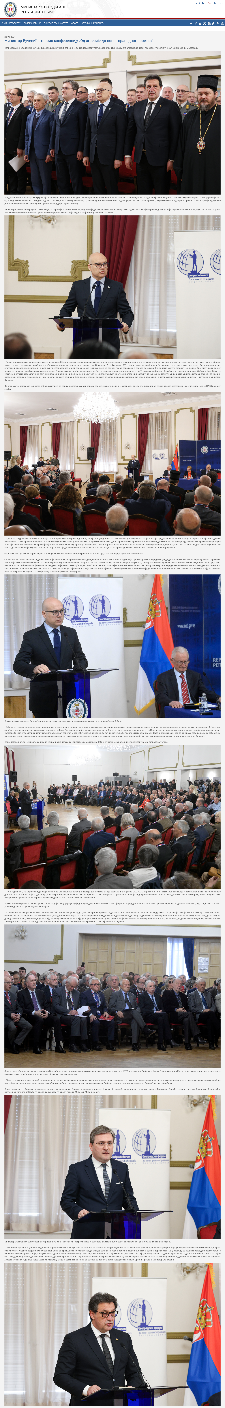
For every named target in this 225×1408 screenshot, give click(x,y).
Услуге (64, 23)
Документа (50, 23)
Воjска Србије (32, 23)
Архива (86, 23)
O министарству (11, 23)
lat (215, 3)
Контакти (98, 23)
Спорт (74, 23)
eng (221, 3)
